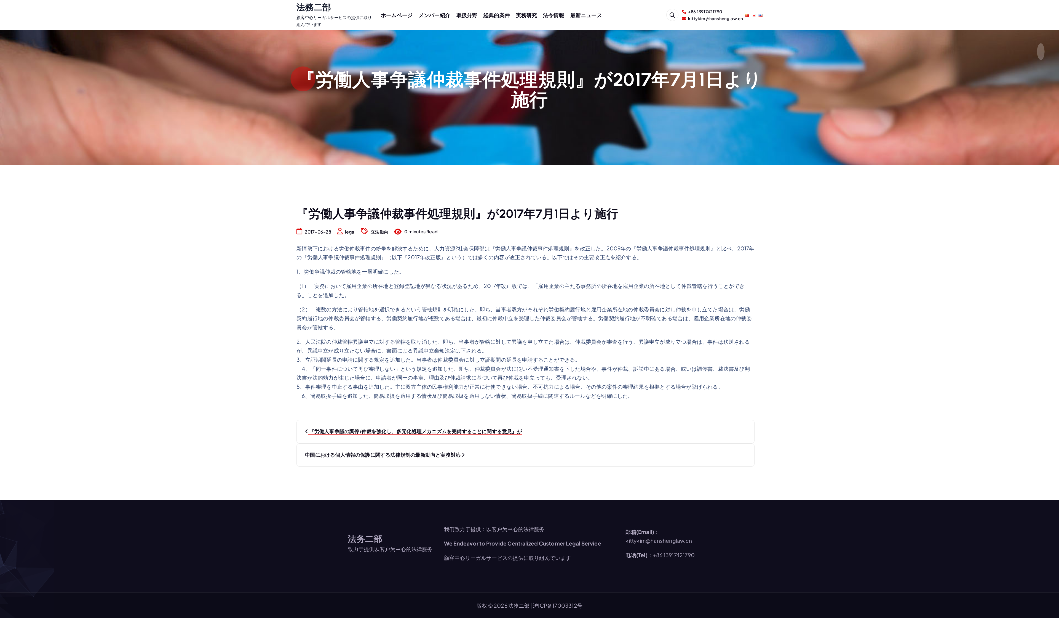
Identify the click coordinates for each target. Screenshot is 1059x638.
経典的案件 (496, 15)
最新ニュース (586, 15)
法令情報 (553, 15)
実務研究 (526, 15)
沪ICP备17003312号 (557, 605)
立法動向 (380, 232)
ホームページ (397, 15)
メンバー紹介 (434, 15)
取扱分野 (467, 15)
